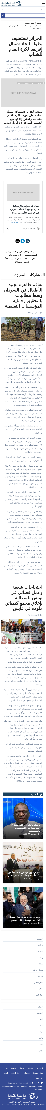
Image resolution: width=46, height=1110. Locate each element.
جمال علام (17, 71)
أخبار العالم (38, 982)
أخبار (41, 989)
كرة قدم (20, 83)
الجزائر (9, 68)
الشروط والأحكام (15, 1102)
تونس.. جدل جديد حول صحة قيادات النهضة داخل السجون (24, 918)
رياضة (27, 83)
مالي (41, 1038)
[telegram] (42, 1083)
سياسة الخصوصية (29, 1102)
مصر (16, 74)
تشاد (41, 1025)
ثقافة (41, 964)
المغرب (40, 1013)
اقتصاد (40, 951)
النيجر (41, 1019)
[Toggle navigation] (43, 3)
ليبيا (33, 74)
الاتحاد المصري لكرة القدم (23, 68)
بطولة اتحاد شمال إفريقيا (32, 71)
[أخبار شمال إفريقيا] (13, 3)
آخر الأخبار (41, 83)
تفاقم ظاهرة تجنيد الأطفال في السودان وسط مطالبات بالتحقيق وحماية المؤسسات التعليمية (23, 295)
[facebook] (35, 1083)
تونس (41, 1050)
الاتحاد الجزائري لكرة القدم (27, 64)
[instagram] (32, 1083)
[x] (39, 1083)
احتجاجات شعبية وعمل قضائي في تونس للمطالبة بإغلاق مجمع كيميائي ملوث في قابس (23, 598)
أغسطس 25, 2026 (30, 834)
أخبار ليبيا (39, 995)
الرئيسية (40, 939)
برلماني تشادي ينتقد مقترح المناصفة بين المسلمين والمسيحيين (25, 827)
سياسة (40, 945)
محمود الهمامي (25, 74)
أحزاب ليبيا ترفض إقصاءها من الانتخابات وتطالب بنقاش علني (23, 874)
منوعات (40, 976)
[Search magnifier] (3, 15)
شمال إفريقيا (38, 970)
